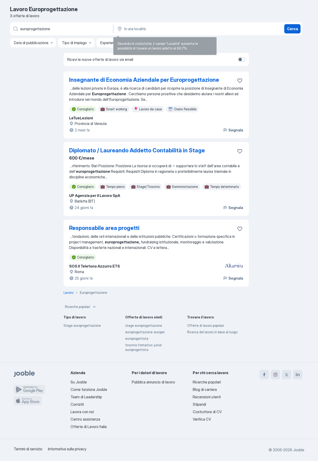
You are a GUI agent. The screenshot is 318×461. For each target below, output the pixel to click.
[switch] (241, 59)
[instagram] (275, 374)
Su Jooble (79, 382)
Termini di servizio (28, 449)
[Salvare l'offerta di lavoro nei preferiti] (240, 80)
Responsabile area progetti (104, 228)
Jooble (298, 450)
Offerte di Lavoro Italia (89, 426)
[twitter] (286, 374)
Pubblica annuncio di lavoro (153, 382)
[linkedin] (297, 374)
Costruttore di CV (207, 411)
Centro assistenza (85, 419)
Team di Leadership (86, 397)
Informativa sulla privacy (67, 449)
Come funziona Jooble (89, 389)
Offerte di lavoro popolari (205, 325)
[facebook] (264, 374)
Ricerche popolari (77, 307)
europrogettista (136, 338)
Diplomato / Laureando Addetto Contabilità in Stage (137, 150)
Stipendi (199, 404)
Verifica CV (202, 419)
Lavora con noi (82, 411)
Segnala (235, 130)
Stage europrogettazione (82, 325)
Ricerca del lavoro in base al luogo (212, 332)
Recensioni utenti (207, 397)
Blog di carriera (205, 389)
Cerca (292, 28)
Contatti (77, 404)
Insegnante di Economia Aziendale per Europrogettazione (144, 79)
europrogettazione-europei (145, 332)
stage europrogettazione (143, 325)
